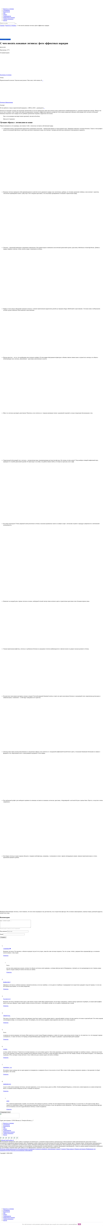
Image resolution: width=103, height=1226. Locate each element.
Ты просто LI (6, 999)
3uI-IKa (5, 1049)
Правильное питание (9, 17)
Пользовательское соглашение (26, 1149)
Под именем (3, 931)
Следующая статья (5, 1112)
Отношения (6, 10)
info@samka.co (10, 1140)
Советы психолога (8, 19)
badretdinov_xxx (7, 1067)
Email (1, 934)
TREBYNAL (6, 1015)
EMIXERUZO (7, 1084)
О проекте (63, 1149)
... (42, 80)
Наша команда (70, 1149)
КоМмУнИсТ (6, 982)
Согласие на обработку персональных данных (47, 1149)
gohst (7, 1101)
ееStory (5, 14)
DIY (4, 13)
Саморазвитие (7, 16)
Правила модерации (80, 1149)
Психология (6, 11)
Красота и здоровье (8, 9)
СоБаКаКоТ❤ (7, 948)
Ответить (5, 955)
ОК (79, 1224)
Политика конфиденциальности (9, 1149)
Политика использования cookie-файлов (21, 1150)
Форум (5, 20)
